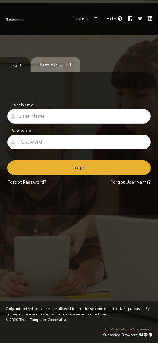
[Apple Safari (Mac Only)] (150, 334)
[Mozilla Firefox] (141, 334)
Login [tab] (15, 64)
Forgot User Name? (130, 182)
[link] (15, 18)
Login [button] (79, 168)
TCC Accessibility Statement (127, 329)
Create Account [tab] (55, 64)
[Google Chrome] (146, 334)
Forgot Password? (26, 182)
